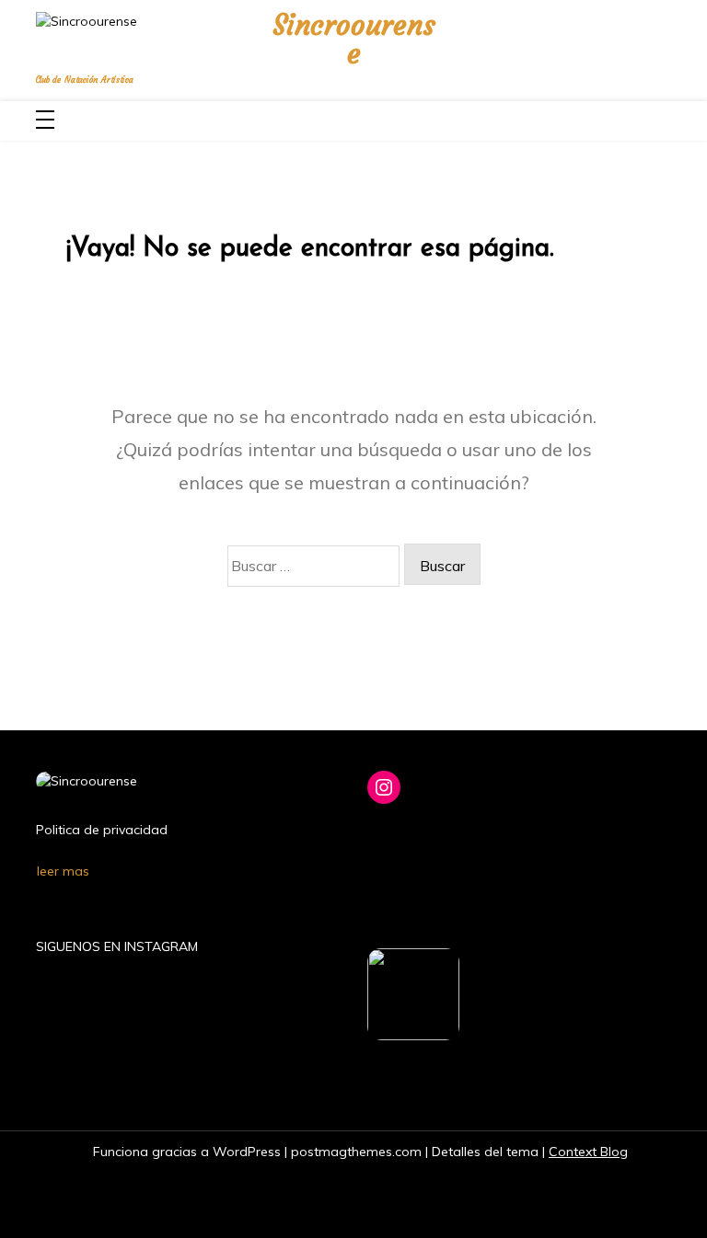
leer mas (63, 871)
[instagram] (657, 39)
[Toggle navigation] (45, 121)
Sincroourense (353, 39)
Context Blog (588, 1151)
